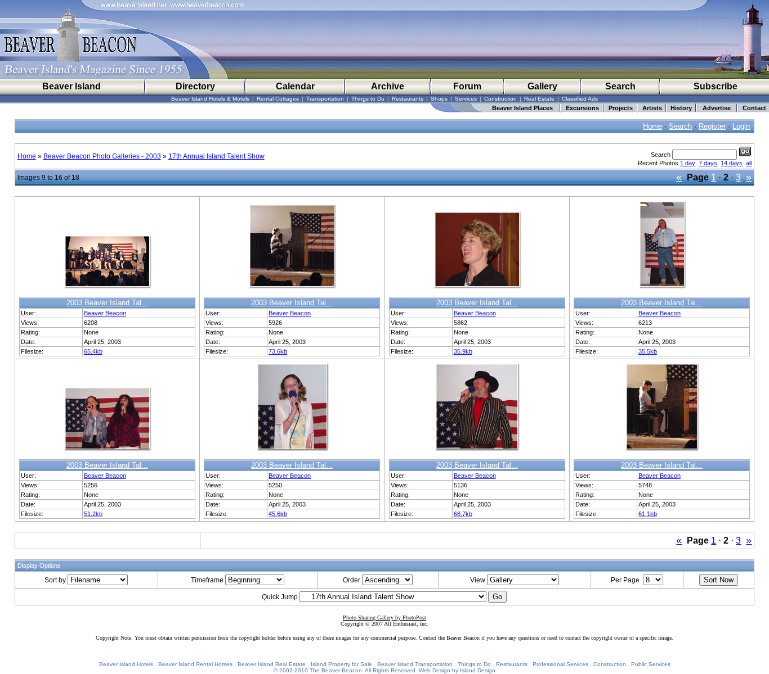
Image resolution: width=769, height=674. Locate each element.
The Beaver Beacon (336, 670)
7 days (708, 163)
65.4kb (93, 351)
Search (620, 86)
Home (652, 126)
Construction (500, 99)
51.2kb (93, 513)
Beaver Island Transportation (415, 664)
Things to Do (367, 99)
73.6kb (278, 351)
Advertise (717, 108)
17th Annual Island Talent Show (216, 156)
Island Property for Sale (341, 664)
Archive (387, 86)
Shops (439, 99)
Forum (467, 86)
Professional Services (560, 664)
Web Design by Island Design (457, 670)
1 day (687, 163)
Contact (754, 108)
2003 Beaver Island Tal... (107, 302)
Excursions (582, 108)
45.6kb (278, 513)
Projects (621, 108)
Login (741, 126)
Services (466, 99)
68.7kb (463, 513)
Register (712, 126)
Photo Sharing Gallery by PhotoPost (384, 617)
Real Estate (539, 99)
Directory (195, 86)
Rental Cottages (278, 99)
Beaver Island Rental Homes (195, 664)
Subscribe (715, 86)
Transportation (325, 99)
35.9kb (463, 351)
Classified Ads (580, 99)
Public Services (650, 664)
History (681, 108)
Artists (652, 108)
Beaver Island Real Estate (272, 664)
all (749, 163)
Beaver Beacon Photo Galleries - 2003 (102, 156)
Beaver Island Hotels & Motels (210, 99)
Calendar (295, 86)
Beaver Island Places (522, 108)
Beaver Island (71, 86)
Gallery (542, 86)
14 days (732, 163)
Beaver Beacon (105, 313)
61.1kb (647, 513)
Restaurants (407, 99)
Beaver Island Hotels (126, 664)
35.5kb (647, 351)
